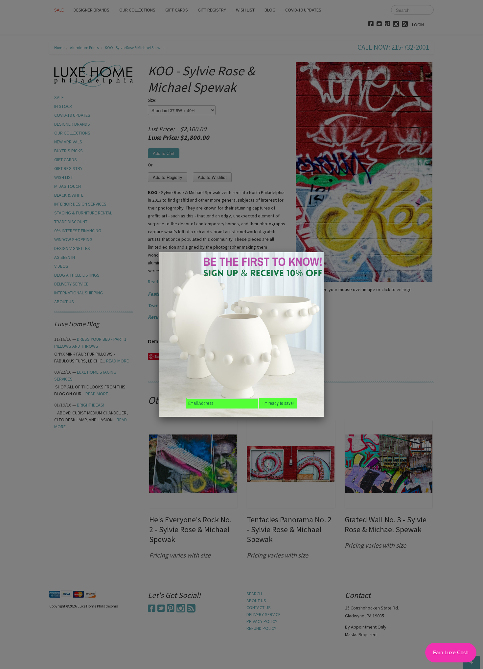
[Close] (324, 252)
